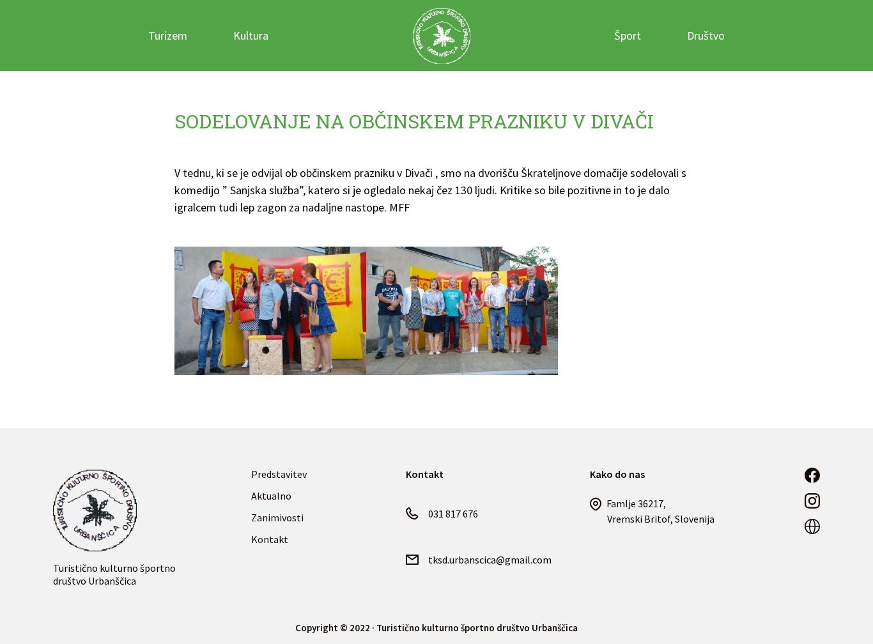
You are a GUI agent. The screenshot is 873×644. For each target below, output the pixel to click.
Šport (627, 35)
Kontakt (269, 539)
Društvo (706, 35)
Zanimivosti (277, 517)
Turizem (167, 35)
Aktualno (271, 495)
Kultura (250, 35)
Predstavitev (279, 474)
